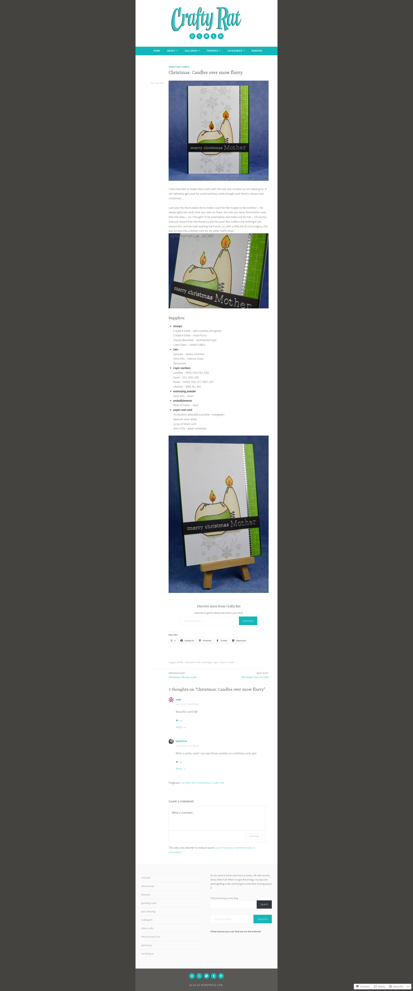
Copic (215, 662)
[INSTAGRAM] (192, 976)
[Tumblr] (213, 36)
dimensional (147, 886)
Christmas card (192, 662)
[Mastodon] (206, 36)
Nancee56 (181, 741)
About (171, 50)
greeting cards (179, 66)
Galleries (191, 50)
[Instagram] (192, 36)
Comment (254, 836)
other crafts (147, 928)
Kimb (178, 699)
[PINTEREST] (221, 976)
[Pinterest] (220, 36)
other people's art (150, 936)
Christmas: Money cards (182, 675)
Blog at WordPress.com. (206, 985)
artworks (145, 877)
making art (146, 919)
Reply (179, 727)
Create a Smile (226, 662)
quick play (146, 945)
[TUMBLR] (213, 976)
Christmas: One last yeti (255, 675)
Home (156, 50)
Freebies (212, 50)
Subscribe (248, 620)
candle (179, 662)
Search (264, 904)
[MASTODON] (206, 976)
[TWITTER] (199, 976)
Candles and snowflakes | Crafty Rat (202, 783)
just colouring (148, 911)
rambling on (147, 953)
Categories (234, 50)
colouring (206, 662)
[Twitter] (199, 36)
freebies (145, 894)
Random (257, 50)
